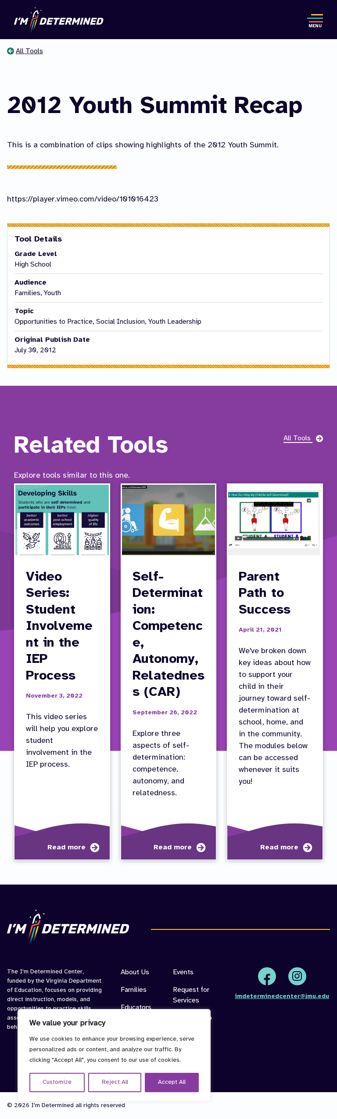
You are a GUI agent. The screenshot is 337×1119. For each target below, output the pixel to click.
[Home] (59, 20)
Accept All (172, 1082)
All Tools (29, 51)
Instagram (297, 976)
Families (134, 990)
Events (183, 972)
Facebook (267, 976)
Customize (57, 1082)
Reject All (115, 1082)
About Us (135, 972)
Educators (136, 1007)
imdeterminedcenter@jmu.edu (282, 996)
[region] (114, 1055)
